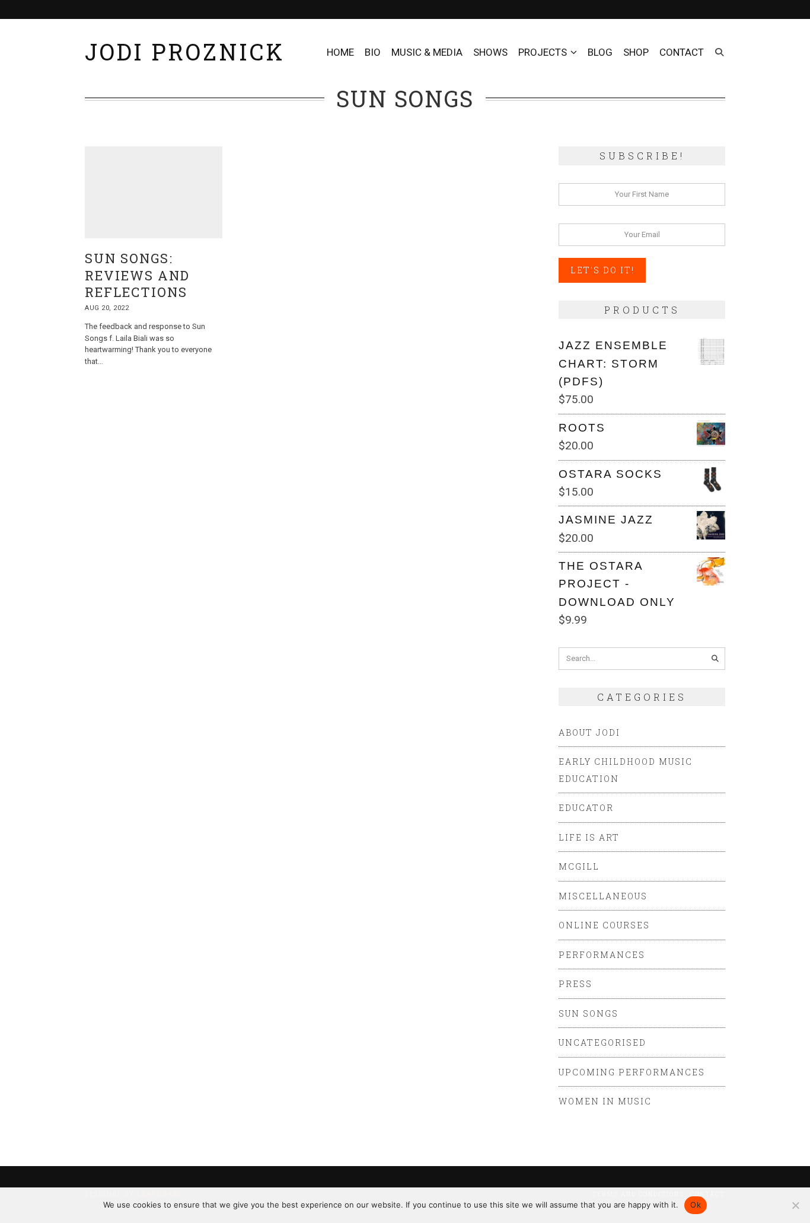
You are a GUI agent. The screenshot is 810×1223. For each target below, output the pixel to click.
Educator (586, 807)
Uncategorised (602, 1042)
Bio (373, 52)
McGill (579, 866)
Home (340, 52)
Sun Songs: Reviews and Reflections (137, 275)
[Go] (715, 659)
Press (575, 983)
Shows (490, 52)
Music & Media (427, 52)
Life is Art (589, 837)
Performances (602, 954)
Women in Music (605, 1101)
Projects (542, 52)
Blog (600, 52)
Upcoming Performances (632, 1072)
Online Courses (604, 925)
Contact (681, 52)
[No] (795, 1205)
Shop (636, 52)
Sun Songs (588, 1013)
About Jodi (589, 732)
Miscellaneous (603, 896)
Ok (695, 1204)
